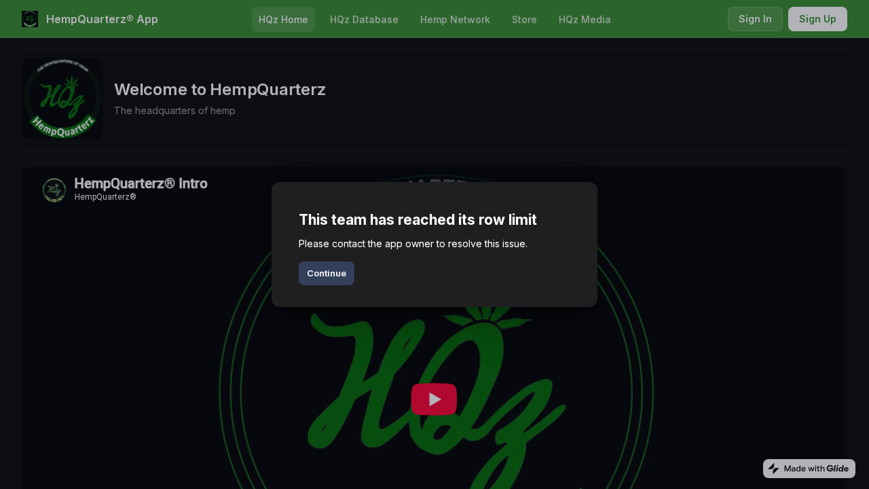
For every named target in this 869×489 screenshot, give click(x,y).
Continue (326, 273)
